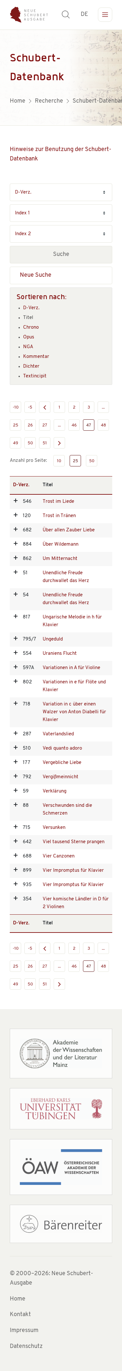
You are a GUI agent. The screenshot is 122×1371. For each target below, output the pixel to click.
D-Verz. (31, 308)
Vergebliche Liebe (62, 762)
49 (15, 443)
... (103, 407)
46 (74, 425)
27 (44, 425)
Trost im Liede (58, 501)
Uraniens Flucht (60, 653)
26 (30, 425)
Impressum (24, 1331)
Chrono (31, 327)
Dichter (31, 366)
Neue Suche (35, 275)
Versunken (54, 827)
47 (88, 425)
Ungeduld (53, 639)
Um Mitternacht (60, 558)
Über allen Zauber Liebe (69, 530)
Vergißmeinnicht (60, 777)
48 (103, 425)
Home (17, 1299)
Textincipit (35, 376)
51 (45, 443)
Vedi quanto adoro (62, 748)
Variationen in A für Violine (71, 668)
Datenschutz (26, 1347)
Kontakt (20, 1315)
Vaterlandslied (58, 734)
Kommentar (36, 356)
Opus (28, 337)
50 (30, 443)
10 (59, 461)
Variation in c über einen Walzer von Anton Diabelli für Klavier (74, 712)
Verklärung (54, 791)
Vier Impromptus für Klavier (73, 870)
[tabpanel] (61, 77)
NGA (28, 347)
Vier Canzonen (59, 856)
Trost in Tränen (59, 516)
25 (15, 425)
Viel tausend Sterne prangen (73, 842)
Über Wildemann (60, 544)
